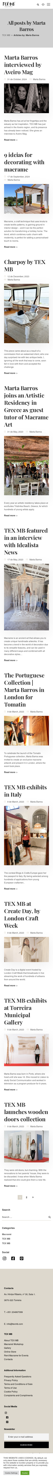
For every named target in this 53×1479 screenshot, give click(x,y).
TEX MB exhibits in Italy (25, 790)
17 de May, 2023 (15, 559)
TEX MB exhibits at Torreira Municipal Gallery (25, 1011)
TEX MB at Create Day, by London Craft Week (22, 914)
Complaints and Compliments (18, 1395)
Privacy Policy (11, 1380)
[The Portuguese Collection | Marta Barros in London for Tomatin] (26, 732)
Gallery (7, 1347)
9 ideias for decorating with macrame (24, 162)
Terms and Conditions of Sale (18, 1384)
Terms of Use (10, 1387)
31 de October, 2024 (17, 79)
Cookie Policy (11, 1391)
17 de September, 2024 (18, 176)
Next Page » (33, 1197)
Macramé (6, 1234)
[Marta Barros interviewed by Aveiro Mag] (26, 100)
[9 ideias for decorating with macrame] (26, 200)
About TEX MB (11, 1340)
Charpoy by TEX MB (24, 265)
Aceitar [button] (25, 1473)
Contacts (8, 1359)
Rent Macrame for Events (16, 1355)
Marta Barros (39, 79)
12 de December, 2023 (18, 276)
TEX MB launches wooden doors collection (26, 1112)
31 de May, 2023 (15, 431)
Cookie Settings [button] (11, 1473)
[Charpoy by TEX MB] (26, 315)
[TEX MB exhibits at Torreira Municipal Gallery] (26, 1051)
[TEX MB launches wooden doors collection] (26, 1148)
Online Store (10, 1351)
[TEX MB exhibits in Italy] (26, 837)
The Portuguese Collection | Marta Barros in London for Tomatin (24, 689)
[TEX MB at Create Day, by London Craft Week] (26, 951)
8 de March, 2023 (15, 801)
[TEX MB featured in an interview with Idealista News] (26, 598)
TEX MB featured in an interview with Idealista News (26, 541)
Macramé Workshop (13, 1344)
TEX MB (6, 1238)
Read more (9, 140)
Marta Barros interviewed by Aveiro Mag (22, 65)
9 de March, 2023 (15, 711)
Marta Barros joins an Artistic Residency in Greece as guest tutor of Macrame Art (26, 406)
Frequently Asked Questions (17, 1376)
